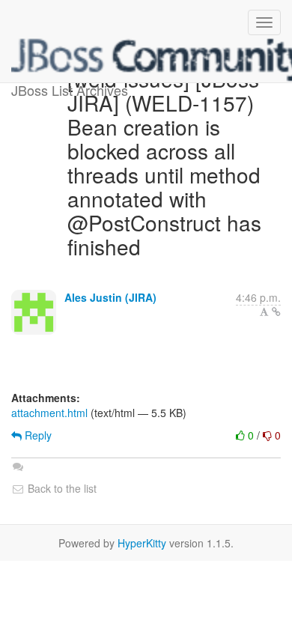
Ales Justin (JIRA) (110, 297)
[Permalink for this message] (276, 311)
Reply (37, 435)
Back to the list (61, 488)
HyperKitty (142, 542)
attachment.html (49, 412)
